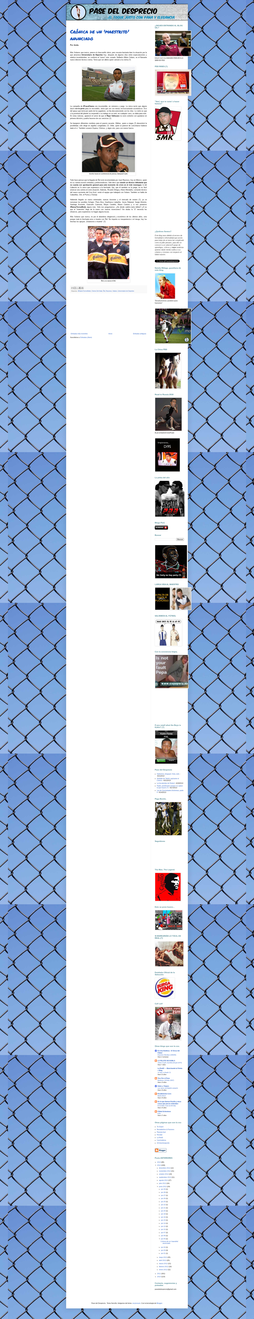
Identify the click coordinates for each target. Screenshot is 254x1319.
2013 (159, 1162)
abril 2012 (163, 1260)
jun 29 (163, 1189)
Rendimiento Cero (164, 1094)
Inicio (110, 334)
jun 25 (163, 1202)
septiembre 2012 (165, 1177)
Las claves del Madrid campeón (168, 1088)
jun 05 (163, 1239)
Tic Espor (160, 1127)
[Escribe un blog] (75, 288)
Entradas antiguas (139, 334)
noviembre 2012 (165, 1171)
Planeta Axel (161, 1132)
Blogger (159, 1303)
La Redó (160, 1138)
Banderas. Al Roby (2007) (166, 1080)
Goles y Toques (163, 1086)
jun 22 (163, 1205)
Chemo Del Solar (97, 291)
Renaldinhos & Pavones (165, 1129)
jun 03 (163, 1250)
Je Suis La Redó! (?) (164, 1072)
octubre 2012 (164, 1174)
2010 (159, 1277)
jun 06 (163, 1236)
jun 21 (163, 1208)
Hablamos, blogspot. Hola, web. (168, 774)
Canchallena (161, 1140)
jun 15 (163, 1220)
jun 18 (163, 1214)
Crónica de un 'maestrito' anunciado (169, 1242)
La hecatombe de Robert (166, 783)
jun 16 (163, 1217)
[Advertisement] (108, 312)
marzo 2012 (163, 1263)
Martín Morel (162, 1096)
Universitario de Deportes (126, 291)
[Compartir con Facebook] (80, 288)
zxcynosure (136, 1303)
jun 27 (163, 1195)
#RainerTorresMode (84, 291)
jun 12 (163, 1226)
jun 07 (163, 1233)
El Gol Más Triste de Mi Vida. (167, 1105)
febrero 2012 (164, 1267)
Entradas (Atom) (86, 337)
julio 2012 (163, 1183)
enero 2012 (163, 1270)
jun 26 (163, 1198)
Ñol (104, 291)
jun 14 (163, 1223)
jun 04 (163, 1247)
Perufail (159, 1135)
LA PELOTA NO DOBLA (166, 1061)
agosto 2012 (163, 1180)
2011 (159, 1274)
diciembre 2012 (165, 1168)
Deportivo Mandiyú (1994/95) (167, 1055)
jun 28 (163, 1192)
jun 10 (163, 1229)
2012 (159, 1165)
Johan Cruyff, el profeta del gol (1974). (170, 1062)
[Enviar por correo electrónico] (72, 288)
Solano (115, 291)
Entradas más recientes (79, 334)
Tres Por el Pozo (164, 1078)
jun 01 (163, 1253)
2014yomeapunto (163, 1143)
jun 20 (163, 1211)
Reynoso (109, 291)
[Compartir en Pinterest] (82, 288)
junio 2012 (163, 1186)
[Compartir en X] (77, 288)
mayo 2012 (163, 1257)
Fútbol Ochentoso (164, 1111)
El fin (159, 1113)
